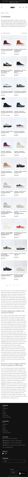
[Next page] (21, 285)
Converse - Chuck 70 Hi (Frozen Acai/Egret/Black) (6, 152)
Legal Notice (5, 408)
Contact (4, 411)
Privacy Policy (5, 415)
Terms (4, 410)
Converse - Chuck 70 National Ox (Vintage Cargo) (7, 132)
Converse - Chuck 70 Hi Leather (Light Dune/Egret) (19, 152)
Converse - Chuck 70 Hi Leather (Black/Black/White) (20, 112)
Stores (4, 406)
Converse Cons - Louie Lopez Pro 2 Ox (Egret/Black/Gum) (7, 92)
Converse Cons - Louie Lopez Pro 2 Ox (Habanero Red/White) (20, 233)
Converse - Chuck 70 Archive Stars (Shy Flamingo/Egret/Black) (20, 212)
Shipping (4, 413)
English (13, 472)
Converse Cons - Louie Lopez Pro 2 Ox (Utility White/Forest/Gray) (7, 254)
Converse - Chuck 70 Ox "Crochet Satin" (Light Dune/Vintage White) (19, 275)
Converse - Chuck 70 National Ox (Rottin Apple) (20, 172)
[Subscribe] (23, 461)
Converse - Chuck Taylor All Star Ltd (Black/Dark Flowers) (7, 112)
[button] (1, 7)
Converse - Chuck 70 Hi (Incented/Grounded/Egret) (6, 172)
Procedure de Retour (7, 432)
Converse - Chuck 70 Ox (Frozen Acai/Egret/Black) (19, 132)
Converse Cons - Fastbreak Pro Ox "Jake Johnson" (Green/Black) (7, 71)
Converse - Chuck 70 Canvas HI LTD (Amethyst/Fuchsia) (7, 50)
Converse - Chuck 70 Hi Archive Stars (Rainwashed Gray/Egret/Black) (6, 212)
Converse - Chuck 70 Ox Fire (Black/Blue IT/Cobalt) (20, 192)
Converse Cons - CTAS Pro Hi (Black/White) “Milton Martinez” (20, 71)
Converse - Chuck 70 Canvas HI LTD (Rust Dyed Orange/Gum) (20, 50)
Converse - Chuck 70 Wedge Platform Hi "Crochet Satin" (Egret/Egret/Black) (7, 233)
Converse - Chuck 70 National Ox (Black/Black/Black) (7, 275)
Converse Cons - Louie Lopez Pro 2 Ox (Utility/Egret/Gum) (20, 92)
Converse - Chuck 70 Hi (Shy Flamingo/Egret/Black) (7, 192)
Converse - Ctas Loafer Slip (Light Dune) (20, 254)
